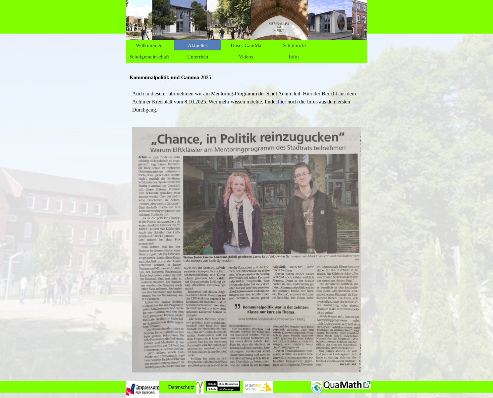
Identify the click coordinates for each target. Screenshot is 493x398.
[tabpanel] (246, 102)
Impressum (147, 387)
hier (282, 101)
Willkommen (149, 45)
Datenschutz (181, 387)
